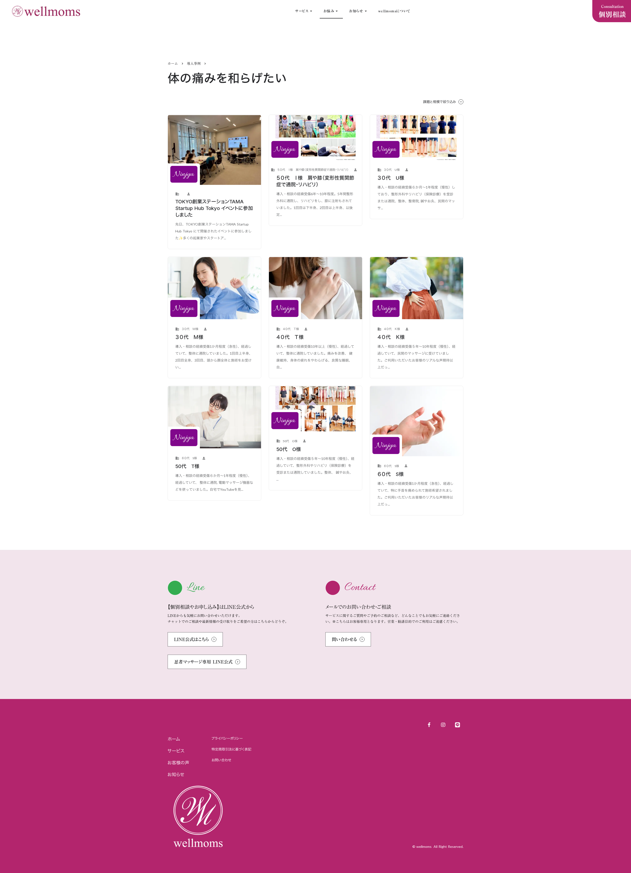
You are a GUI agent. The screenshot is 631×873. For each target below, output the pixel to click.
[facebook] (429, 725)
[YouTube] (443, 725)
